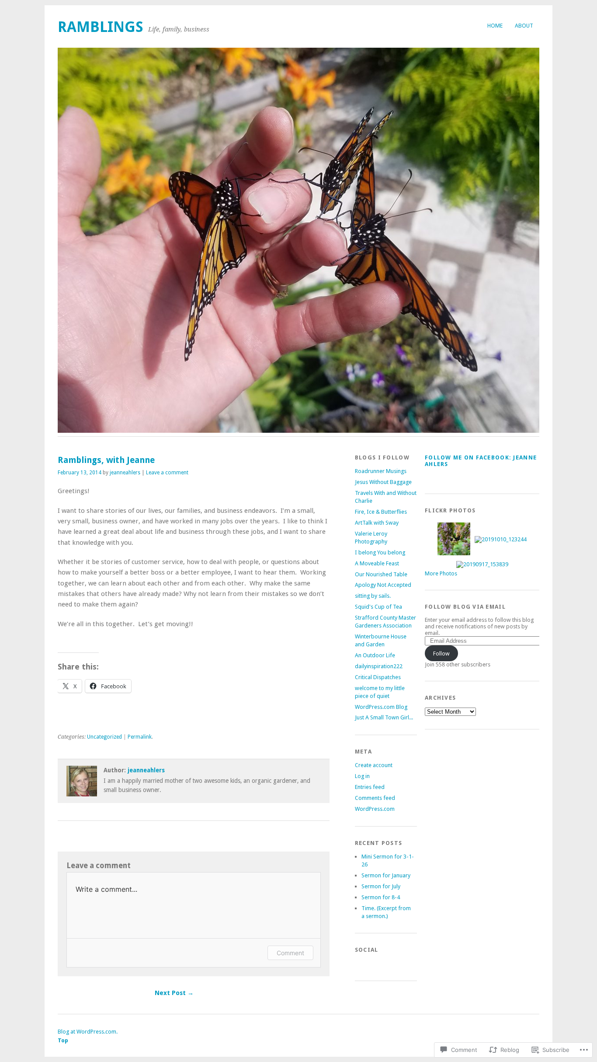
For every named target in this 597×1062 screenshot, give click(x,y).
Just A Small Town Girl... (384, 717)
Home (495, 25)
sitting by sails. (373, 595)
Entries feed (370, 787)
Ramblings (100, 26)
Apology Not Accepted (383, 585)
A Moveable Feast (377, 563)
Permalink (140, 737)
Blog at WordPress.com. (88, 1031)
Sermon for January (385, 875)
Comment (290, 953)
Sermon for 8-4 (380, 897)
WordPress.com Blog (381, 707)
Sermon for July (380, 886)
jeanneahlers (125, 473)
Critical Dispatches (378, 677)
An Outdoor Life (375, 655)
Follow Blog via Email (465, 606)
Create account (373, 765)
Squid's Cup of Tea (378, 606)
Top (63, 1040)
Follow (441, 653)
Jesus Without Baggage (383, 482)
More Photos (441, 573)
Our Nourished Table (381, 574)
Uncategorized (104, 737)
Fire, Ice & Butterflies (381, 511)
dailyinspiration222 (379, 666)
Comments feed (375, 798)
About (524, 25)
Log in (362, 776)
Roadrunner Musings (380, 471)
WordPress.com (375, 809)
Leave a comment (167, 473)
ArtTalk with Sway (377, 522)
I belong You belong (380, 552)
